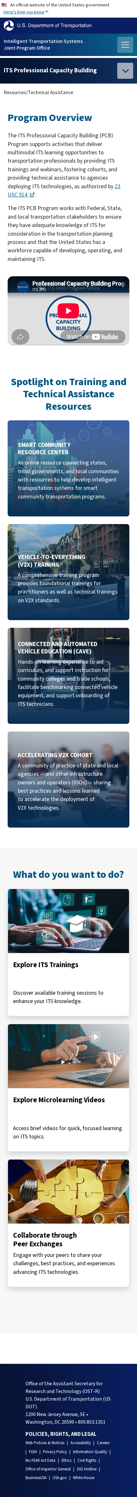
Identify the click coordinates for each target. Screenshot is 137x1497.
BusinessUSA (36, 1478)
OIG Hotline (87, 1469)
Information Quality (90, 1452)
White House (83, 1478)
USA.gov (60, 1478)
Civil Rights (86, 1460)
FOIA (33, 1452)
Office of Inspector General (48, 1469)
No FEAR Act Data (40, 1460)
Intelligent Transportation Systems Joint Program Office (43, 45)
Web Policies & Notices (44, 1443)
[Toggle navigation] (125, 45)
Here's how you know (24, 12)
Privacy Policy (55, 1452)
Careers (103, 1443)
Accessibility (80, 1443)
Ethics (66, 1460)
